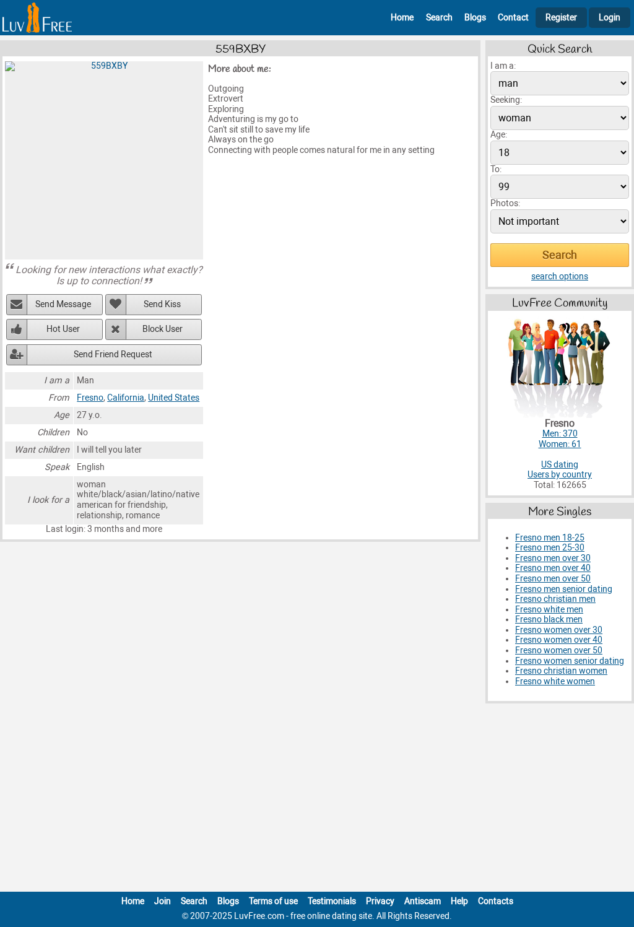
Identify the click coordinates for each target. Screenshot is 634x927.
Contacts (495, 901)
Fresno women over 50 (558, 650)
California (125, 398)
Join (162, 901)
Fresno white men (549, 609)
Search (439, 17)
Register (561, 17)
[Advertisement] (317, 800)
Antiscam (422, 901)
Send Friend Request (113, 354)
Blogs (475, 17)
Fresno (90, 398)
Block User (162, 329)
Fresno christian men (555, 599)
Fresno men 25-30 (549, 547)
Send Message (63, 304)
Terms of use (273, 901)
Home (402, 17)
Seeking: (506, 100)
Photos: (505, 203)
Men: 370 (560, 434)
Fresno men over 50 (553, 578)
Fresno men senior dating (563, 589)
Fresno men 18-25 (549, 538)
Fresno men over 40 (553, 568)
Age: (498, 134)
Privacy (380, 901)
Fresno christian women (561, 671)
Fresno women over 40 (558, 640)
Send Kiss (162, 304)
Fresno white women (555, 681)
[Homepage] (37, 17)
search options (559, 276)
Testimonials (332, 901)
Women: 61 (560, 444)
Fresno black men (549, 619)
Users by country (560, 474)
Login (609, 17)
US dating (559, 464)
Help (459, 901)
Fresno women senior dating (569, 661)
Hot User (63, 329)
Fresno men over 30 (553, 558)
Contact (513, 17)
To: (496, 169)
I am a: (503, 66)
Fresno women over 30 (558, 630)
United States (173, 398)
